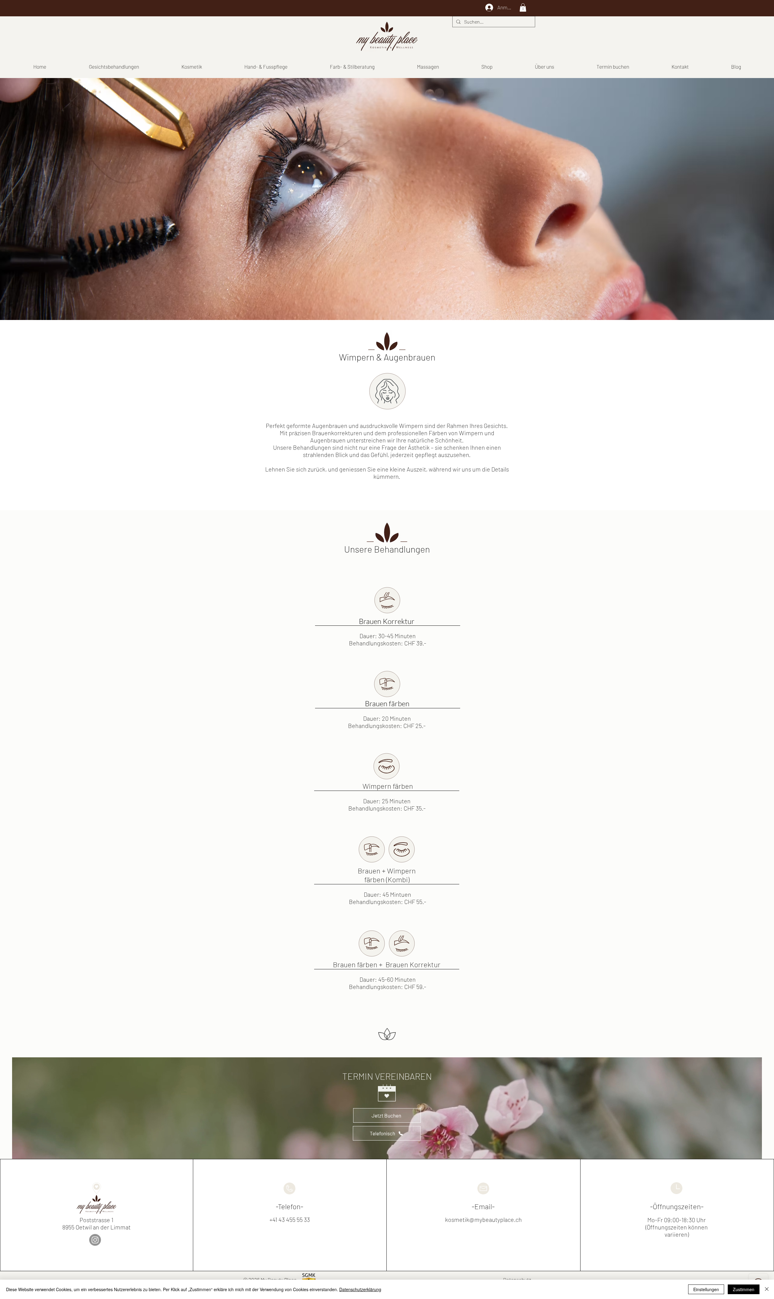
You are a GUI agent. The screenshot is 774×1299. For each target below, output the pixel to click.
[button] (522, 7)
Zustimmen (743, 1289)
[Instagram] (95, 1240)
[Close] (766, 1289)
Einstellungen (706, 1289)
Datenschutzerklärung (360, 1289)
